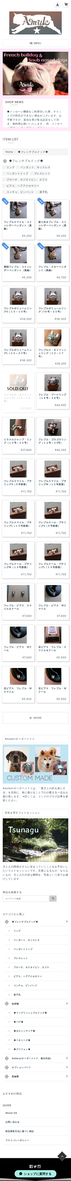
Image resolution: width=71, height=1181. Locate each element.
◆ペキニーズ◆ (22, 1040)
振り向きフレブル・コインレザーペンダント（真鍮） (52, 225)
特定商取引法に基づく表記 (19, 1131)
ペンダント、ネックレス (35, 167)
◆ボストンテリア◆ (24, 1031)
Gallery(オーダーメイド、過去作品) (31, 1058)
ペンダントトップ (17, 173)
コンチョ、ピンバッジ (20, 191)
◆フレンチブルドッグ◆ (25, 921)
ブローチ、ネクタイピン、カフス (27, 179)
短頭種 (15, 1003)
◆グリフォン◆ (22, 1049)
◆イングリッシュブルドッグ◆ (30, 1012)
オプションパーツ (21, 1067)
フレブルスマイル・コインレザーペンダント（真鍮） (18, 225)
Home (9, 151)
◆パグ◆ (18, 1021)
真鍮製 (15, 1076)
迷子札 (44, 191)
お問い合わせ (12, 1122)
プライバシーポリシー (17, 1140)
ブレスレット (42, 173)
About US (11, 1113)
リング (11, 167)
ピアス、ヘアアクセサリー (23, 185)
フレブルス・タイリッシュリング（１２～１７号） (52, 353)
